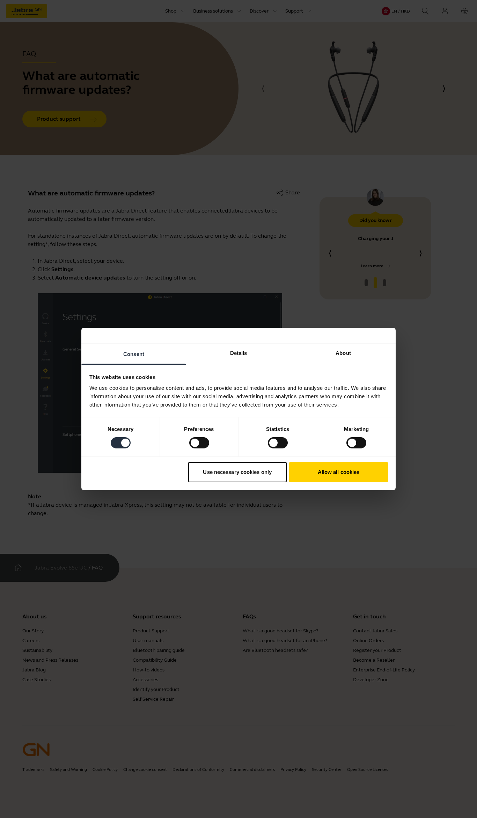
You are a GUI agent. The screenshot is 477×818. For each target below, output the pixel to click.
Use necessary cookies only (237, 472)
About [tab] (343, 353)
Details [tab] (238, 353)
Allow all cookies (339, 472)
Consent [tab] (133, 354)
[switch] (199, 442)
